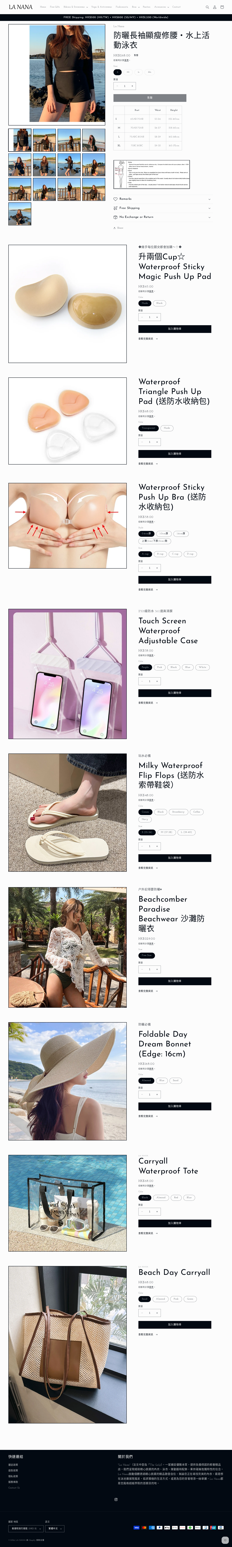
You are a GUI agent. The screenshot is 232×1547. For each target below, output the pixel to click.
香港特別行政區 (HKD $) (24, 1529)
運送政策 (13, 1465)
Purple (145, 667)
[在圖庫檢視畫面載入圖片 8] (93, 164)
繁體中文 (53, 1529)
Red (176, 1197)
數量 (115, 79)
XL (151, 73)
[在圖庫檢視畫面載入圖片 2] (44, 140)
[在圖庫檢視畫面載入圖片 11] (69, 189)
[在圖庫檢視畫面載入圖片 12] (93, 189)
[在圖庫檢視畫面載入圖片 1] (19, 140)
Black (160, 303)
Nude (145, 303)
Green (190, 1299)
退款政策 (13, 1471)
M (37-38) (166, 832)
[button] (75, 7)
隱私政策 (13, 1476)
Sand (175, 1080)
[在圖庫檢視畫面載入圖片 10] (44, 189)
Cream (145, 812)
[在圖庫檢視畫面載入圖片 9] (19, 189)
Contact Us (14, 1488)
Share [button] (120, 228)
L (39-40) (186, 832)
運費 (126, 60)
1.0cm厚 (164, 534)
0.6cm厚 (146, 534)
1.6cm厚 (181, 534)
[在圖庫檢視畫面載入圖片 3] (69, 140)
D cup (190, 554)
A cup (145, 554)
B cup (160, 554)
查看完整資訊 (146, 339)
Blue (187, 667)
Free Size (147, 955)
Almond (146, 1080)
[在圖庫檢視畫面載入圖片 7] (69, 164)
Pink (159, 667)
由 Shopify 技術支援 (35, 1540)
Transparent (148, 428)
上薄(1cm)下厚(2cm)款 (155, 541)
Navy (145, 819)
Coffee (196, 812)
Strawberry (178, 812)
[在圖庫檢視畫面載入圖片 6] (44, 164)
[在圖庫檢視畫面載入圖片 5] (19, 164)
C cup (175, 554)
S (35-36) (147, 832)
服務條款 (13, 1482)
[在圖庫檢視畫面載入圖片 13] (19, 213)
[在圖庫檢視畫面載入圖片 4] (93, 140)
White (202, 667)
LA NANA (21, 1540)
